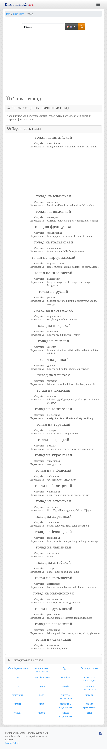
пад (41, 703)
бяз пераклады (89, 668)
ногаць (89, 694)
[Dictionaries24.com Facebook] (100, 732)
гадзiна (65, 677)
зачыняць (17, 694)
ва (17, 677)
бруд (65, 668)
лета (41, 694)
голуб (65, 686)
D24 (8, 13)
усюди (17, 712)
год (18, 686)
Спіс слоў (18, 13)
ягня (89, 712)
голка (41, 686)
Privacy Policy (12, 743)
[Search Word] (81, 26)
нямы (17, 703)
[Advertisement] (53, 60)
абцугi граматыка (18, 668)
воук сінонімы (41, 677)
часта (41, 712)
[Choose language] (71, 26)
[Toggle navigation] (98, 4)
